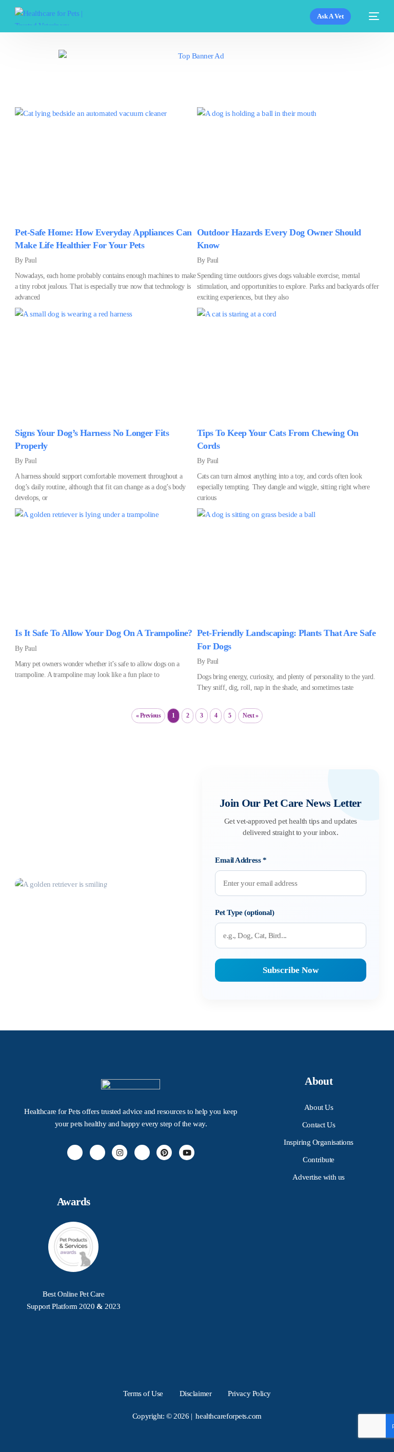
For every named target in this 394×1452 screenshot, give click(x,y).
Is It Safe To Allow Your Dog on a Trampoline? (103, 633)
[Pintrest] (164, 1152)
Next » (250, 715)
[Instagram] (119, 1152)
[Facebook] (75, 1152)
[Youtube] (186, 1152)
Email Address (240, 860)
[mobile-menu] (370, 16)
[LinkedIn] (142, 1152)
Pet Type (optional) (244, 912)
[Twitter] (97, 1152)
